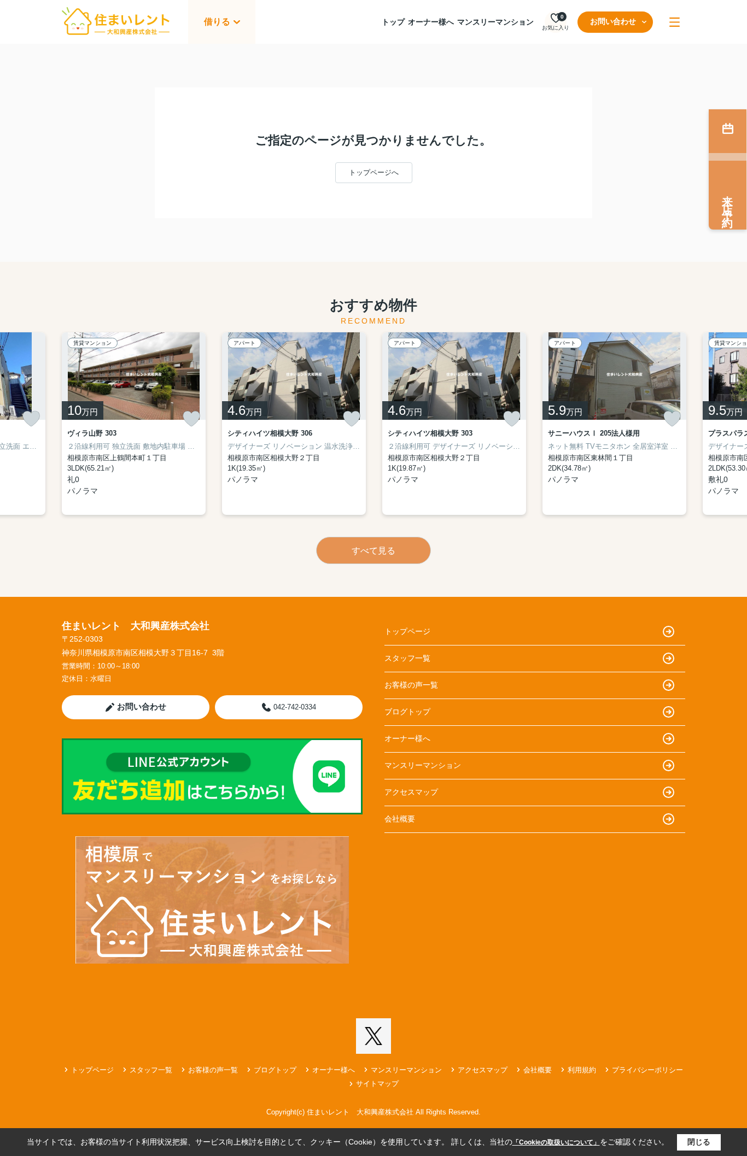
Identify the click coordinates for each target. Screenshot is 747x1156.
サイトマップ (377, 1083)
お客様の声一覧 (411, 684)
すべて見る (373, 550)
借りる (217, 21)
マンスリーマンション (495, 21)
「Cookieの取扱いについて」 (556, 1142)
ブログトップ (407, 711)
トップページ (407, 631)
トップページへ (374, 172)
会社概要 (399, 818)
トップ (393, 21)
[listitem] (134, 423)
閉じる (698, 1141)
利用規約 (582, 1070)
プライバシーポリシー (647, 1070)
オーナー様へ (431, 21)
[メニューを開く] (674, 22)
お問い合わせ (613, 21)
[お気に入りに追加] (31, 418)
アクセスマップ (411, 792)
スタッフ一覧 (407, 658)
